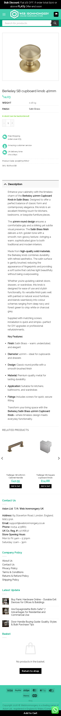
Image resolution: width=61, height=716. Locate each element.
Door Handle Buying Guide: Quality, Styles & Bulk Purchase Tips (34, 623)
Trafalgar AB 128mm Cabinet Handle (15, 476)
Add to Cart (30, 713)
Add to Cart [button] (15, 486)
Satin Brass (34, 109)
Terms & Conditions (13, 572)
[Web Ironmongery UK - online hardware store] (29, 14)
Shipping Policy (10, 579)
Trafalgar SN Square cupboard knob (45, 476)
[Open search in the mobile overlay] (30, 23)
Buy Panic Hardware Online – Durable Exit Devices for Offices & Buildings (33, 601)
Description (15, 184)
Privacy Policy (9, 568)
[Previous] (2, 464)
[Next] (58, 464)
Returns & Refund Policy (15, 575)
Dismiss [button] (46, 6)
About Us (7, 560)
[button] (4, 14)
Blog (30, 701)
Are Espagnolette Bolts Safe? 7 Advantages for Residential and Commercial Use (28, 612)
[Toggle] (5, 184)
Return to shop (30, 671)
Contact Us (8, 564)
